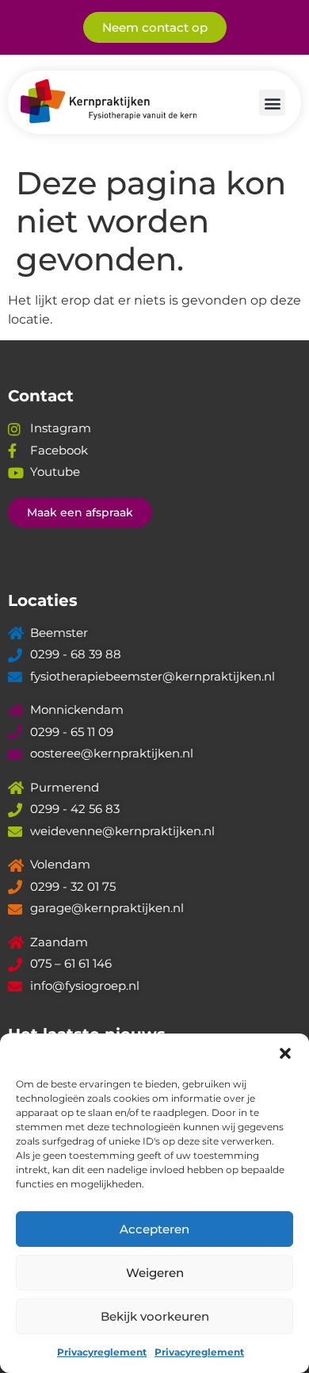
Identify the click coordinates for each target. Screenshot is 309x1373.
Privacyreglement (102, 1352)
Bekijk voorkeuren (155, 1316)
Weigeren (155, 1272)
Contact (41, 395)
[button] (285, 1053)
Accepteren (154, 1229)
